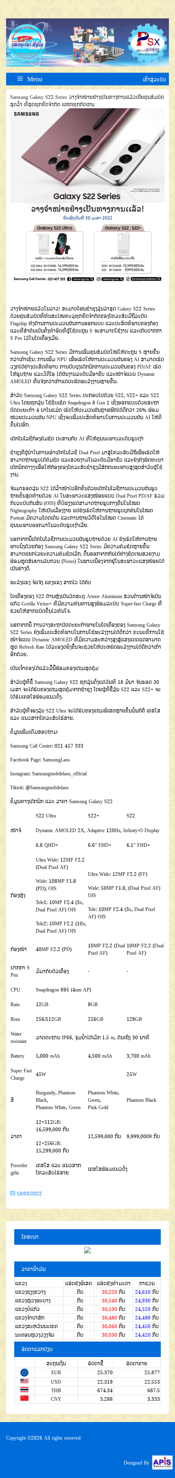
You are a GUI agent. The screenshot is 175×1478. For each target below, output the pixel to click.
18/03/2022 (28, 1193)
